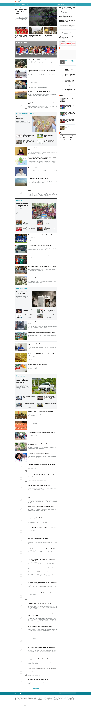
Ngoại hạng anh (53, 698)
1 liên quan (21, 208)
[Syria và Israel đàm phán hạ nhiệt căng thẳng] (36, 30)
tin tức (52, 697)
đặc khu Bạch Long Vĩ (27, 699)
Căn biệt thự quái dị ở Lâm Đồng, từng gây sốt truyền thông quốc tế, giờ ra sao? (29, 222)
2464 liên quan (35, 680)
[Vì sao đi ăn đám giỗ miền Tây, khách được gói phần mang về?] (44, 211)
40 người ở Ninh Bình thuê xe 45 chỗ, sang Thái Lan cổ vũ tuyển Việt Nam (49, 228)
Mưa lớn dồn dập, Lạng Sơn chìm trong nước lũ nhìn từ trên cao (41, 332)
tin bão (22, 698)
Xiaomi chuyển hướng (48, 35)
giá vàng (71, 697)
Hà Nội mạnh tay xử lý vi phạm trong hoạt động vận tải (39, 245)
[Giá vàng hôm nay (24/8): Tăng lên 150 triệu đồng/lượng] (21, 425)
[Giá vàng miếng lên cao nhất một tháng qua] (44, 124)
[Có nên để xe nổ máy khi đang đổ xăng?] (19, 398)
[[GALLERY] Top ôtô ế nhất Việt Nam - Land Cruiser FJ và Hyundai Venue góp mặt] (19, 405)
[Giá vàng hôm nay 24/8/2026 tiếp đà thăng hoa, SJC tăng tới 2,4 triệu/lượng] (21, 357)
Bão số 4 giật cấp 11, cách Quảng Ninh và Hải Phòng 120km (40, 517)
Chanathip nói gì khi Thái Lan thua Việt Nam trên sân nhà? (70, 113)
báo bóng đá (48, 699)
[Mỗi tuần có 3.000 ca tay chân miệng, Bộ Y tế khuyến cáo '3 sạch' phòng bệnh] (21, 74)
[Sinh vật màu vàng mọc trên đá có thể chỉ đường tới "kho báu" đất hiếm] (21, 280)
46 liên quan (49, 406)
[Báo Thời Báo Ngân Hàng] (29, 82)
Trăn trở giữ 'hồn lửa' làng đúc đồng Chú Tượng (38, 658)
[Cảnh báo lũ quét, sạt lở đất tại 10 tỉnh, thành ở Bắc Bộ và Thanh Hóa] (21, 640)
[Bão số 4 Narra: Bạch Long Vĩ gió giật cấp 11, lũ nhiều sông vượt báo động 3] (43, 16)
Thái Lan (60, 698)
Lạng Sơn (71, 698)
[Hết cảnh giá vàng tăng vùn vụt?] (62, 128)
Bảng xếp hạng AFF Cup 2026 (41, 698)
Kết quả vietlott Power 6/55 (23, 697)
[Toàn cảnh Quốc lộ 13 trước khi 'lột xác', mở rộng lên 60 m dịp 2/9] (21, 596)
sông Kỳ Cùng (55, 697)
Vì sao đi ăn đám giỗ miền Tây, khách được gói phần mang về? (22, 205)
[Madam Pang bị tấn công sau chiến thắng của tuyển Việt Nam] (62, 121)
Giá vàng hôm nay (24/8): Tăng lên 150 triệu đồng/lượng (40, 422)
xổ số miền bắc (67, 697)
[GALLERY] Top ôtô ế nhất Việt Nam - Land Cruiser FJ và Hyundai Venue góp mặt (29, 404)
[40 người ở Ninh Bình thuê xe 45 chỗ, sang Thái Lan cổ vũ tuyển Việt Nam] (40, 229)
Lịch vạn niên (70, 137)
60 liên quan (35, 435)
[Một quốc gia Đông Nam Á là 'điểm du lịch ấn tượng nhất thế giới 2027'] (21, 105)
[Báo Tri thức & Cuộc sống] (45, 311)
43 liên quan (34, 530)
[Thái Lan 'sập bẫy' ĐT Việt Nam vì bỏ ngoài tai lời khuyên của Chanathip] (62, 107)
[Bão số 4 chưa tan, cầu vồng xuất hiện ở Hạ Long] (21, 182)
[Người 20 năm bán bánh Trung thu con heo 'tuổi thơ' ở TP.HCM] (40, 222)
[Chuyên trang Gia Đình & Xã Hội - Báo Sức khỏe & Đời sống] (45, 401)
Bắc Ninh (32, 699)
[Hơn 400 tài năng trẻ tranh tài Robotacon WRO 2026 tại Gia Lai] (21, 510)
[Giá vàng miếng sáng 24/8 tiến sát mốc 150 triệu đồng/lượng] (40, 142)
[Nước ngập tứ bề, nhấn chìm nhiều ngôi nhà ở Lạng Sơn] (62, 62)
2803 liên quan (35, 356)
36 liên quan (65, 12)
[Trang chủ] (18, 1)
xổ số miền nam (48, 698)
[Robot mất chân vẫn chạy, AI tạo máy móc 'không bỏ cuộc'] (40, 316)
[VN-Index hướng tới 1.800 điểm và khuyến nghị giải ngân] (21, 630)
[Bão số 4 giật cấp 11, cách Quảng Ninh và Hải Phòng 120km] (21, 521)
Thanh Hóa (40, 697)
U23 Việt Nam (17, 697)
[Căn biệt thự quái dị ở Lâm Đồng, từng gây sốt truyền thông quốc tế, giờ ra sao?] (19, 222)
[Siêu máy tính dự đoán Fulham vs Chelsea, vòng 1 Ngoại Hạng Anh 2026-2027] (21, 238)
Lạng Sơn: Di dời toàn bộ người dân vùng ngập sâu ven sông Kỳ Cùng (42, 548)
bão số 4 (61, 699)
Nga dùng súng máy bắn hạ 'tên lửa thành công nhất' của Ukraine (41, 464)
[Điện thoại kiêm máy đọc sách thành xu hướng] (44, 299)
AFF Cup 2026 (40, 699)
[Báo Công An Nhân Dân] (63, 43)
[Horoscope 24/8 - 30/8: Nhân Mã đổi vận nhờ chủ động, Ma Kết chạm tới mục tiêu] (21, 478)
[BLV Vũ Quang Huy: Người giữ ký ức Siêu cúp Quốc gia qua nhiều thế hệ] (21, 672)
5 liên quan (69, 64)
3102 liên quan (35, 82)
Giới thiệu (16, 705)
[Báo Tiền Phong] (29, 169)
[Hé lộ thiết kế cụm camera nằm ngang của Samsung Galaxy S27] (40, 311)
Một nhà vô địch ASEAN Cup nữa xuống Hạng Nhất (38, 255)
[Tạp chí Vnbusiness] (29, 562)
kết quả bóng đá (17, 698)
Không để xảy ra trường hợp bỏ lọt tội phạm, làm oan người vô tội (41, 647)
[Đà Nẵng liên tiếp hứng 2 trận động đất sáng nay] (21, 683)
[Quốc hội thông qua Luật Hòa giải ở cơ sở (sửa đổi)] (21, 542)
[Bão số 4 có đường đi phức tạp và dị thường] (62, 76)
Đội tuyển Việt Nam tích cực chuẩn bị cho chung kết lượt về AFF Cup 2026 (21, 36)
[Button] (75, 4)
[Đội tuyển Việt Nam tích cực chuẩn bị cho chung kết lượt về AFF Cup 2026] (21, 30)
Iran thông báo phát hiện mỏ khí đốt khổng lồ (37, 364)
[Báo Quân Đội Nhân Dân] (29, 435)
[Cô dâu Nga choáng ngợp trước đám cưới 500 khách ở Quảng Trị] (19, 229)
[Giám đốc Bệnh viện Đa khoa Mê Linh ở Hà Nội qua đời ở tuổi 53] (62, 100)
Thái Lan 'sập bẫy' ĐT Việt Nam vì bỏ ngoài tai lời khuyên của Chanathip (69, 106)
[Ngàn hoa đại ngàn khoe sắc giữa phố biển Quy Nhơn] (21, 489)
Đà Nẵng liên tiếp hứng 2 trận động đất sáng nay (38, 679)
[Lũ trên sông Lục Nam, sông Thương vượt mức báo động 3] (21, 607)
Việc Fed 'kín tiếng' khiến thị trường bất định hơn (38, 80)
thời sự (74, 698)
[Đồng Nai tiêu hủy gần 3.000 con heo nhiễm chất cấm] (21, 575)
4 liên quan (50, 317)
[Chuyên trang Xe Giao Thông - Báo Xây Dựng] (45, 406)
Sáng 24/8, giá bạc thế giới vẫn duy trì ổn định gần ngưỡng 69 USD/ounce (28, 141)
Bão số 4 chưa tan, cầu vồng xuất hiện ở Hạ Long (38, 178)
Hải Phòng (35, 699)
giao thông (25, 698)
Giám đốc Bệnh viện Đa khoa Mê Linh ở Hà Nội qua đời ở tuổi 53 (70, 100)
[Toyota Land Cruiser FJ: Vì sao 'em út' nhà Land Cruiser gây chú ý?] (40, 405)
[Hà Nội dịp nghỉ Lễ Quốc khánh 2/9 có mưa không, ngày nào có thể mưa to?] (21, 325)
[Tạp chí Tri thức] (44, 36)
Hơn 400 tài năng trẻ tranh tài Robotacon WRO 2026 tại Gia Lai (41, 506)
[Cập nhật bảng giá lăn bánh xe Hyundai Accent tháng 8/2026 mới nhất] (44, 386)
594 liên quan (66, 33)
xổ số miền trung (56, 699)
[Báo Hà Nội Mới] (60, 33)
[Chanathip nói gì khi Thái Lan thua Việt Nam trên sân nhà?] (62, 114)
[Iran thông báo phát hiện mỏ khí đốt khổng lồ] (21, 368)
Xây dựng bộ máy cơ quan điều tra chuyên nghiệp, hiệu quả (40, 411)
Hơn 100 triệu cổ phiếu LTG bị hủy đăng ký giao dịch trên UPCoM (49, 135)
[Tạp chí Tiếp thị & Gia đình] (28, 585)
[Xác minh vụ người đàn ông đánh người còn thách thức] (62, 90)
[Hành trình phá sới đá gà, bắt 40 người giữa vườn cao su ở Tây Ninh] (21, 270)
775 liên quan (34, 73)
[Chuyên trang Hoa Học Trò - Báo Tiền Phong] (28, 477)
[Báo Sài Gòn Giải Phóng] (24, 311)
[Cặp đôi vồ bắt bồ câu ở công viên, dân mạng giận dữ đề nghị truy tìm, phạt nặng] (62, 82)
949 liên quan (49, 401)
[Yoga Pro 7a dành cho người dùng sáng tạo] (19, 311)
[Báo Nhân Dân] (60, 12)
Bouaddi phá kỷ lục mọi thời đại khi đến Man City (38, 453)
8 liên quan (34, 61)
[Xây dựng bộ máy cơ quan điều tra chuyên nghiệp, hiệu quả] (21, 415)
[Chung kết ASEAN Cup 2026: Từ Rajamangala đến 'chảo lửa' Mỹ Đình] (48, 49)
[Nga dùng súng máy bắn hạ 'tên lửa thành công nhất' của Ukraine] (21, 468)
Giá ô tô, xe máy (63, 137)
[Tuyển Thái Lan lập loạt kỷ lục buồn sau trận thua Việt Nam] (22, 49)
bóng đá (57, 698)
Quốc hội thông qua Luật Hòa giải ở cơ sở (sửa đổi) (38, 538)
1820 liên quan (34, 477)
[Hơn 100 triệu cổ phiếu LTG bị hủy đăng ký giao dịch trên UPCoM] (40, 136)
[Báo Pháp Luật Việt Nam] (29, 573)
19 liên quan (35, 562)
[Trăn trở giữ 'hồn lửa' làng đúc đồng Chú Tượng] (21, 662)
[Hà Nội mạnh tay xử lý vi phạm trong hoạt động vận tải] (21, 249)
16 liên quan (34, 237)
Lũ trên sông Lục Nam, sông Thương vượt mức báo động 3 (40, 603)
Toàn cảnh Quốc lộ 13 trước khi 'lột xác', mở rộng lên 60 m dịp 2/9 (41, 592)
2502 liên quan (35, 423)
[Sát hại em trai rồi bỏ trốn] (21, 171)
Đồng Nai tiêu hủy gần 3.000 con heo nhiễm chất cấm (39, 571)
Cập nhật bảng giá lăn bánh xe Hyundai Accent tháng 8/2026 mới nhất (22, 380)
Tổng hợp (25, 705)
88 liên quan (65, 28)
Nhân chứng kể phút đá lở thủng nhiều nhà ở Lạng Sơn (39, 59)
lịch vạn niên (67, 699)
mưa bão (68, 698)
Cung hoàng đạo (63, 139)
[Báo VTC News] (29, 237)
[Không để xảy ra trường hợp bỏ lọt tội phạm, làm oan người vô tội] (21, 651)
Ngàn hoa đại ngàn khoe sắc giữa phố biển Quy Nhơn (39, 485)
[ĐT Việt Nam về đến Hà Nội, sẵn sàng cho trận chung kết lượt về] (35, 49)
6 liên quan (34, 573)
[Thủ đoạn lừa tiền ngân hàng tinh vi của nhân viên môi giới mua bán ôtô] (21, 347)
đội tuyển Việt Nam (30, 697)
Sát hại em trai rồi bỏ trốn (33, 167)
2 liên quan (48, 223)
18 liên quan (34, 455)
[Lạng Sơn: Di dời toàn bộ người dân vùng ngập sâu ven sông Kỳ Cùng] (21, 552)
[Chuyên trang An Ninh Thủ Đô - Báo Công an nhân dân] (65, 109)
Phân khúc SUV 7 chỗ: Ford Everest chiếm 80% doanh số (39, 91)
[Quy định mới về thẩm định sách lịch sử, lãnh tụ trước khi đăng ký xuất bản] (21, 151)
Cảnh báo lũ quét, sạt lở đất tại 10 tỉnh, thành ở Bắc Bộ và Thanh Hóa (42, 637)
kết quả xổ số (72, 699)
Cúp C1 (52, 699)
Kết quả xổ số (62, 135)
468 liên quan (34, 638)
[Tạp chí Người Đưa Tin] (29, 518)
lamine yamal (36, 697)
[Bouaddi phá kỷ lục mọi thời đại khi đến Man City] (21, 457)
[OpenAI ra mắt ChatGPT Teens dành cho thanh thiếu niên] (19, 316)
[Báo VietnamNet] (29, 61)
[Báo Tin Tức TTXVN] (29, 550)
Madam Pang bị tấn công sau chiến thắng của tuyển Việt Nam (70, 120)
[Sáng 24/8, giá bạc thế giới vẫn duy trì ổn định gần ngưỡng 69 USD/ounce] (19, 142)
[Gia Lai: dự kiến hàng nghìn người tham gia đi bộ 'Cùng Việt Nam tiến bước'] (21, 499)
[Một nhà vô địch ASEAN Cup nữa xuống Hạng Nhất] (21, 259)
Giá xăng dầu (70, 139)
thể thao (48, 697)
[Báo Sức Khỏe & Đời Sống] (29, 73)
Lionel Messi (59, 697)
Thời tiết (63, 697)
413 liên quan (34, 465)
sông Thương (44, 697)
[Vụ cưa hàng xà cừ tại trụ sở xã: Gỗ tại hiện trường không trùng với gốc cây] (21, 192)
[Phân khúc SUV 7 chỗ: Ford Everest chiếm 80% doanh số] (21, 95)
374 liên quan (34, 594)
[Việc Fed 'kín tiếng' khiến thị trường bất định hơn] (21, 84)
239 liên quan (34, 518)
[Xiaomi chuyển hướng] (50, 30)
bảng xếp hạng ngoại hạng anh (19, 699)
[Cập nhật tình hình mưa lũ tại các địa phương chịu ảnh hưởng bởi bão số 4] (21, 436)
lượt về (64, 699)
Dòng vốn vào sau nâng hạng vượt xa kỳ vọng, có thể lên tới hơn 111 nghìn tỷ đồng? (28, 135)
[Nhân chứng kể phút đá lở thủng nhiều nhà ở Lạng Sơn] (21, 63)
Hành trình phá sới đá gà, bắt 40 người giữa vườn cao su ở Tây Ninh (42, 266)
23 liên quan (29, 317)
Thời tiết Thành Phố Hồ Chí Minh (32, 698)
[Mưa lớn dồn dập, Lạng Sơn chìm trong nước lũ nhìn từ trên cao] (21, 336)
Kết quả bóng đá (70, 135)
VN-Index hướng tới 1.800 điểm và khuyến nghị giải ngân (40, 626)
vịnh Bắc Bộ (64, 698)
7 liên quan (34, 169)
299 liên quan (69, 90)
